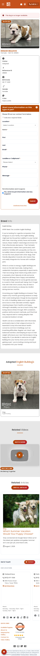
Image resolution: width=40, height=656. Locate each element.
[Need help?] (4, 652)
